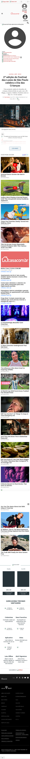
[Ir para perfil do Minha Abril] (15, 52)
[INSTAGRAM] (22, 678)
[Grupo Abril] (5, 1)
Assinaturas (13, 55)
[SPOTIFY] (27, 678)
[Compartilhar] (2, 139)
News (19, 74)
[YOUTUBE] (24, 678)
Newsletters (13, 61)
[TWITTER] (19, 678)
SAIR (25, 12)
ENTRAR (24, 11)
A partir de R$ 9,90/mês (8, 593)
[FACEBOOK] (16, 678)
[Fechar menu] (13, 24)
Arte (15, 74)
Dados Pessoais (16, 58)
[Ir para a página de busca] (28, 23)
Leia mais (15, 148)
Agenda (11, 74)
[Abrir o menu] (2, 13)
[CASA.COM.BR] (15, 15)
